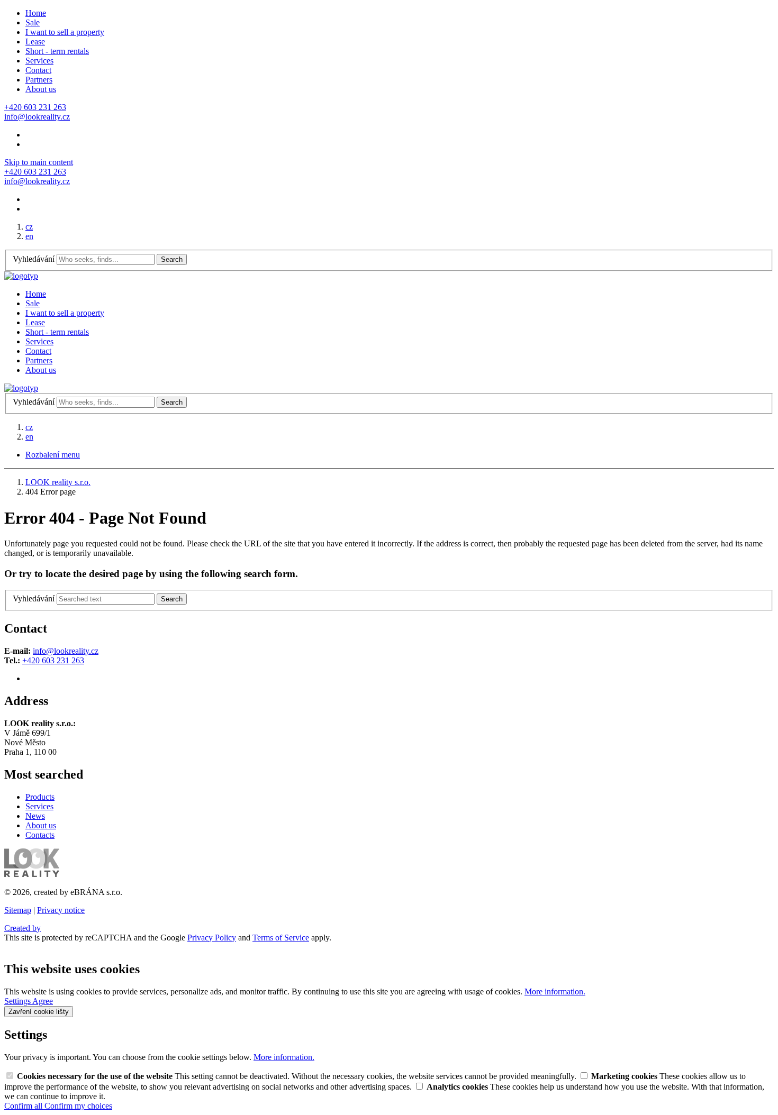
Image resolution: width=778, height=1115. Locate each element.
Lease (35, 41)
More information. (554, 991)
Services (39, 60)
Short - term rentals (57, 51)
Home (35, 12)
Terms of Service (280, 937)
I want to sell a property (64, 32)
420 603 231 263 (55, 660)
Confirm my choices (78, 1105)
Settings (18, 1001)
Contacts (40, 834)
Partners (38, 79)
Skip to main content (38, 162)
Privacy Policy (211, 937)
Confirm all (24, 1105)
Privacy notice (61, 910)
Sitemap (17, 910)
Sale (32, 22)
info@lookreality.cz (65, 650)
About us (40, 89)
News (35, 815)
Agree (42, 1001)
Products (40, 796)
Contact (38, 70)
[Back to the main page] (21, 275)
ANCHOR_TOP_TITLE (47, 947)
